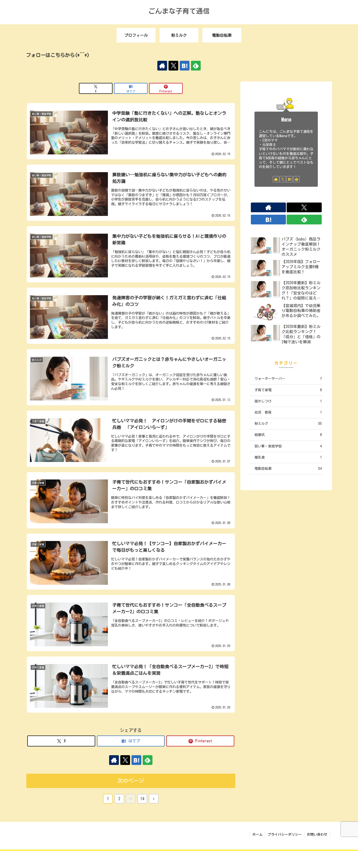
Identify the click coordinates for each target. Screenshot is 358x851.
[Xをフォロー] (173, 66)
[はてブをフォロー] (184, 66)
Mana (286, 119)
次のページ (130, 780)
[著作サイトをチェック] (162, 66)
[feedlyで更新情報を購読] (196, 66)
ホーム (257, 834)
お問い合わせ (317, 834)
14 (142, 799)
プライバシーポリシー (285, 834)
